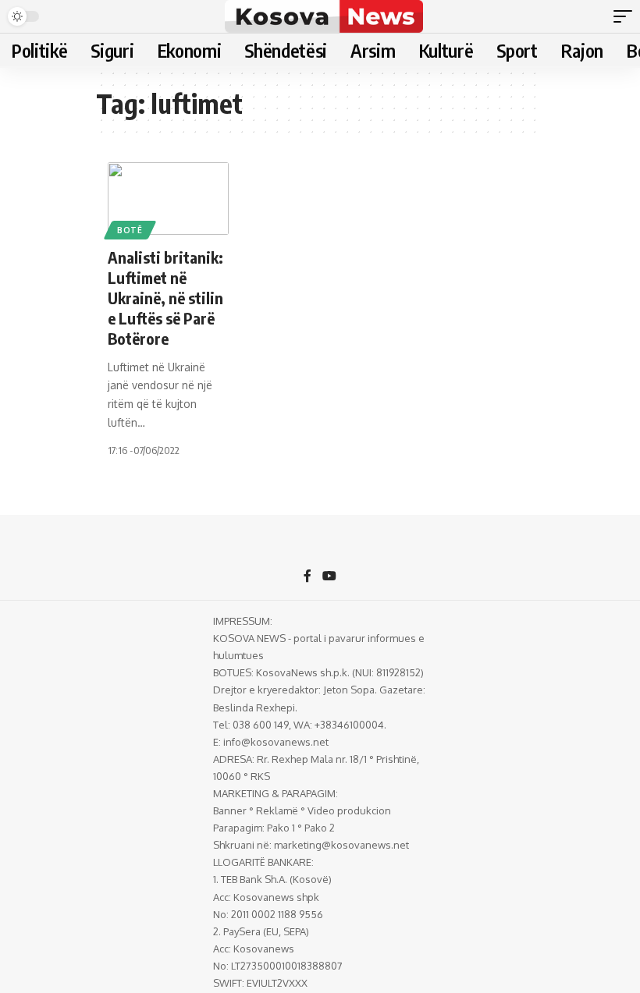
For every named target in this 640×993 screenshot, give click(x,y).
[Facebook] (307, 577)
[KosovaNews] (323, 16)
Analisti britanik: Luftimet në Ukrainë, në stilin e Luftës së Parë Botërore (165, 297)
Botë (130, 230)
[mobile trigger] (626, 16)
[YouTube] (329, 577)
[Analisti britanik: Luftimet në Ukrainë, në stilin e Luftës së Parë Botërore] (168, 198)
